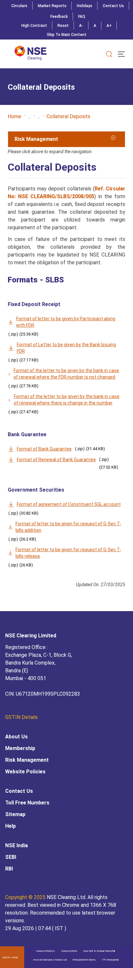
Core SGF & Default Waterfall (99, 951)
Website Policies (25, 772)
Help (10, 826)
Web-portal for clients (84, 959)
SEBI (10, 857)
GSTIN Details (21, 717)
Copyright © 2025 (26, 897)
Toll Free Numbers (27, 803)
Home (14, 116)
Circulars (19, 6)
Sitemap (15, 814)
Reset (63, 25)
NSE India (16, 845)
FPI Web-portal (110, 959)
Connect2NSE (69, 951)
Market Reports (52, 6)
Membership (20, 748)
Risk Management (27, 760)
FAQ (81, 16)
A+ (109, 25)
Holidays (84, 6)
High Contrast (34, 25)
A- (81, 25)
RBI (9, 869)
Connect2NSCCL (45, 951)
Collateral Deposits (68, 116)
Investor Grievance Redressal (49, 959)
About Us (16, 737)
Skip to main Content (67, 34)
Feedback (59, 16)
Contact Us (113, 6)
